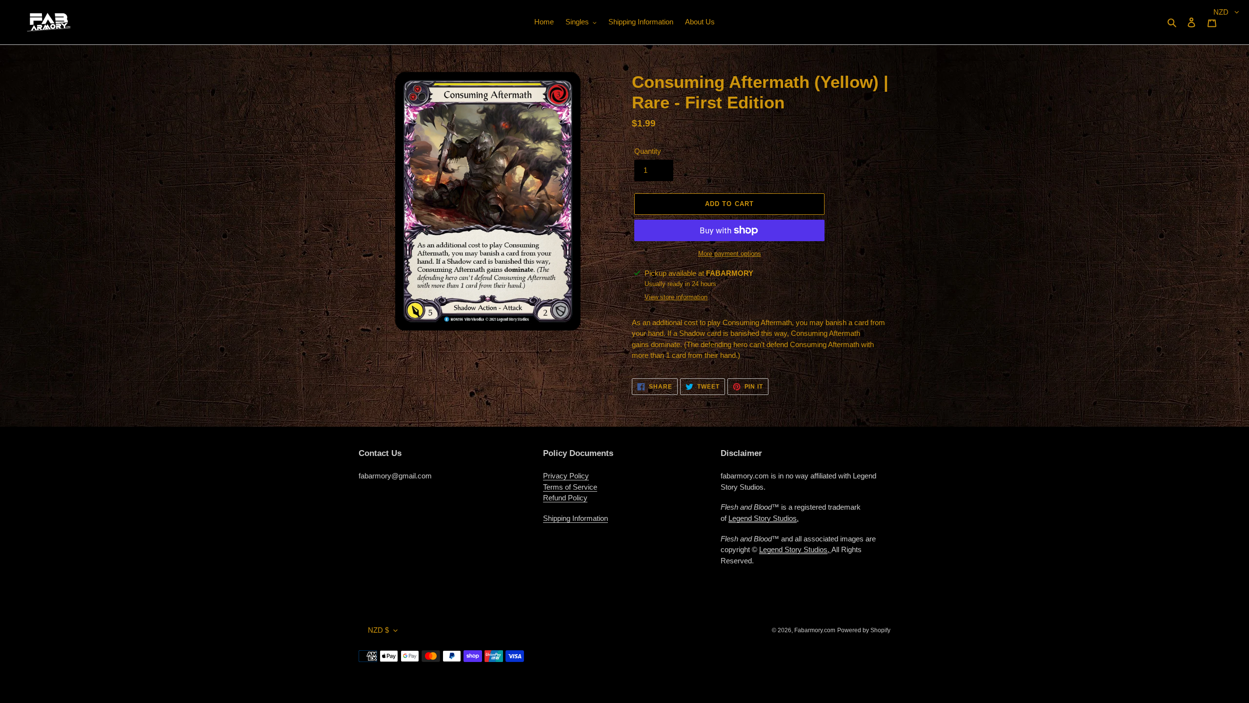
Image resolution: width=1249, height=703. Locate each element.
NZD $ (378, 630)
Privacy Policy (566, 476)
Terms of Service (570, 487)
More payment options (729, 253)
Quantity (647, 151)
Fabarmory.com (814, 630)
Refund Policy (565, 498)
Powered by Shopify (863, 630)
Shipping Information (575, 518)
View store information (676, 297)
